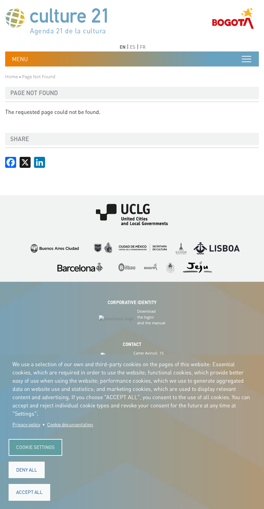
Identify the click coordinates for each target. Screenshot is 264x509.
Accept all (29, 492)
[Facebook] (10, 161)
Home (11, 76)
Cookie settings (35, 447)
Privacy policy (26, 424)
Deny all (26, 470)
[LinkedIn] (39, 161)
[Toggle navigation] (246, 59)
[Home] (59, 21)
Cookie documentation (70, 424)
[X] (25, 161)
